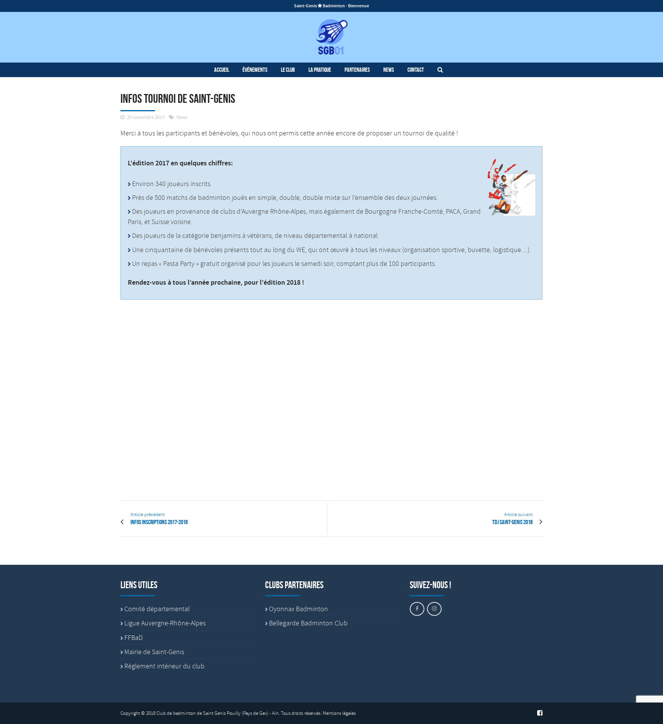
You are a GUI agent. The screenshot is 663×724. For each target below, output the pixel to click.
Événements (254, 69)
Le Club (288, 69)
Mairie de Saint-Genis (154, 652)
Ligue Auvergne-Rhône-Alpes (165, 623)
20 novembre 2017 (145, 117)
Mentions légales (339, 713)
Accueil (221, 69)
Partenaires (357, 69)
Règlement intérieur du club (164, 666)
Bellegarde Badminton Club (308, 623)
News (388, 69)
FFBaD (133, 637)
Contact (415, 69)
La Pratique (319, 69)
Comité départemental (157, 609)
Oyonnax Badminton (298, 609)
